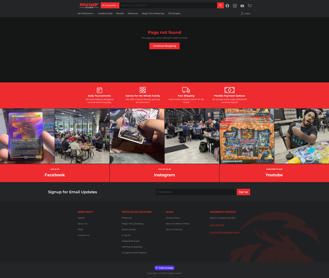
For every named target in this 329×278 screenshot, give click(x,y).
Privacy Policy (173, 218)
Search (81, 218)
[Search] (220, 5)
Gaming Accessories (132, 247)
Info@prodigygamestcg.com (225, 232)
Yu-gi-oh (126, 235)
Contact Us (83, 235)
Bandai (120, 13)
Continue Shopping (164, 45)
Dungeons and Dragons (134, 252)
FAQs (80, 229)
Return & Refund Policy (178, 223)
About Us (82, 223)
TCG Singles (174, 13)
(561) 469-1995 (217, 225)
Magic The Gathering (153, 13)
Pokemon (133, 13)
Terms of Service (174, 229)
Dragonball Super (131, 241)
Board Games (129, 229)
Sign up (243, 192)
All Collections (85, 13)
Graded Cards (105, 13)
